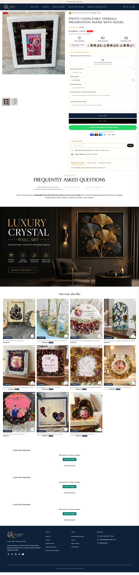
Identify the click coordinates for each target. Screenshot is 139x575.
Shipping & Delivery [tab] (105, 163)
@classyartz (104, 543)
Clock (73, 540)
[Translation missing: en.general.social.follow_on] (8, 554)
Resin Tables (75, 543)
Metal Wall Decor (76, 7)
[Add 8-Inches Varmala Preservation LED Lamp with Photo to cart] (99, 429)
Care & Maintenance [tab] (93, 187)
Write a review (69, 459)
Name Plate (75, 547)
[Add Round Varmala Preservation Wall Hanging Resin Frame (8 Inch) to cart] (99, 336)
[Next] (137, 2)
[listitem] (6, 102)
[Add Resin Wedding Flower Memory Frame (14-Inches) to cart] (66, 382)
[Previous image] (5, 53)
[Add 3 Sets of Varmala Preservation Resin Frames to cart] (32, 336)
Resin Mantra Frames (77, 536)
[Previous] (2, 2)
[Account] (130, 6)
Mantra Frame (59, 7)
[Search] (127, 6)
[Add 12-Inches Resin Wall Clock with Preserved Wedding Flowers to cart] (133, 382)
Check (130, 145)
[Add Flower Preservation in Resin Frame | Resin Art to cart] (32, 429)
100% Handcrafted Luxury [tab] (48, 187)
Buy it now (103, 121)
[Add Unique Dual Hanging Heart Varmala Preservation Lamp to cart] (66, 429)
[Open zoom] (61, 15)
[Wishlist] (124, 6)
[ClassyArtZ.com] (10, 6)
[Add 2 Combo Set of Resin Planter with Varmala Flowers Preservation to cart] (66, 336)
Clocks (45, 7)
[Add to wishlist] (33, 300)
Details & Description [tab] (78, 163)
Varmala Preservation (97, 7)
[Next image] (62, 53)
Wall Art (34, 7)
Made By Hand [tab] (91, 163)
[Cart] (133, 6)
